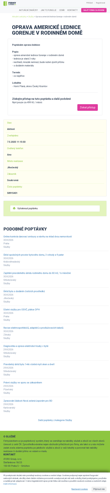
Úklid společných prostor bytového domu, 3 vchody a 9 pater (33, 254)
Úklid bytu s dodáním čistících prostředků (24, 291)
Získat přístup (87, 107)
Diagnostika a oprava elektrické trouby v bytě (25, 346)
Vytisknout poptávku (27, 208)
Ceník (62, 10)
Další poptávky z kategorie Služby (55, 420)
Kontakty (72, 10)
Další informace (9, 484)
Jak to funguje (48, 10)
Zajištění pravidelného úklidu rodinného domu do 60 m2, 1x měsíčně (37, 273)
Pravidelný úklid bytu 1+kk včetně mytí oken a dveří (28, 364)
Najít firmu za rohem (94, 10)
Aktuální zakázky (28, 10)
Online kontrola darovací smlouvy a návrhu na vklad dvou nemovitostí (37, 236)
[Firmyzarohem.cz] (9, 3)
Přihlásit (89, 3)
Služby (31, 17)
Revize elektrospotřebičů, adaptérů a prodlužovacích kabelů (33, 327)
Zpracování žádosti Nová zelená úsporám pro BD (27, 400)
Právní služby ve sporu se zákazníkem (22, 382)
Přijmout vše (99, 489)
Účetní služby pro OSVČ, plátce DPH (21, 309)
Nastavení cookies (79, 489)
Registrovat (100, 3)
